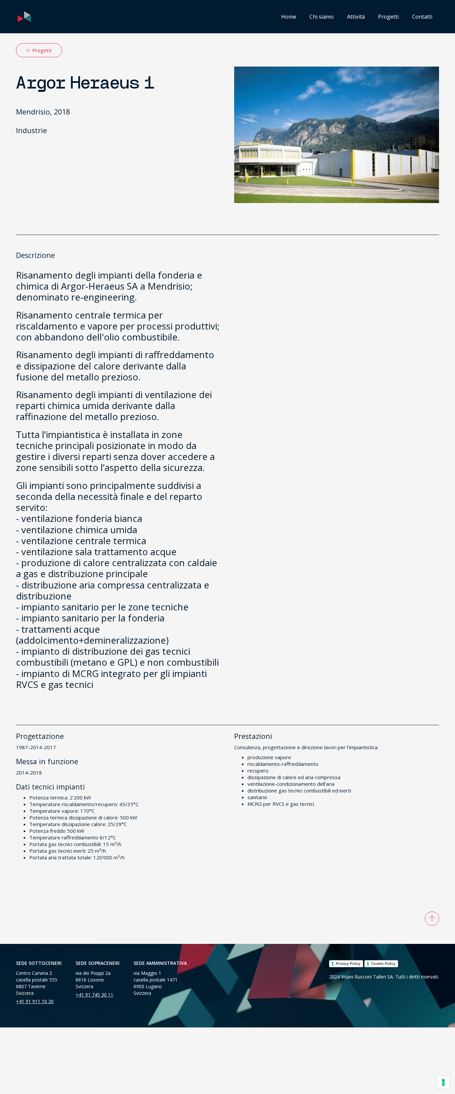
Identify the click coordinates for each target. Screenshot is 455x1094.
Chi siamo (321, 16)
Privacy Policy (348, 963)
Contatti (422, 16)
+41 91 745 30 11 (94, 994)
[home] (24, 16)
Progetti (388, 16)
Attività (356, 16)
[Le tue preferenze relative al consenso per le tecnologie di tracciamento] (443, 1082)
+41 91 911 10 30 (35, 1001)
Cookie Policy (383, 963)
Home (288, 16)
